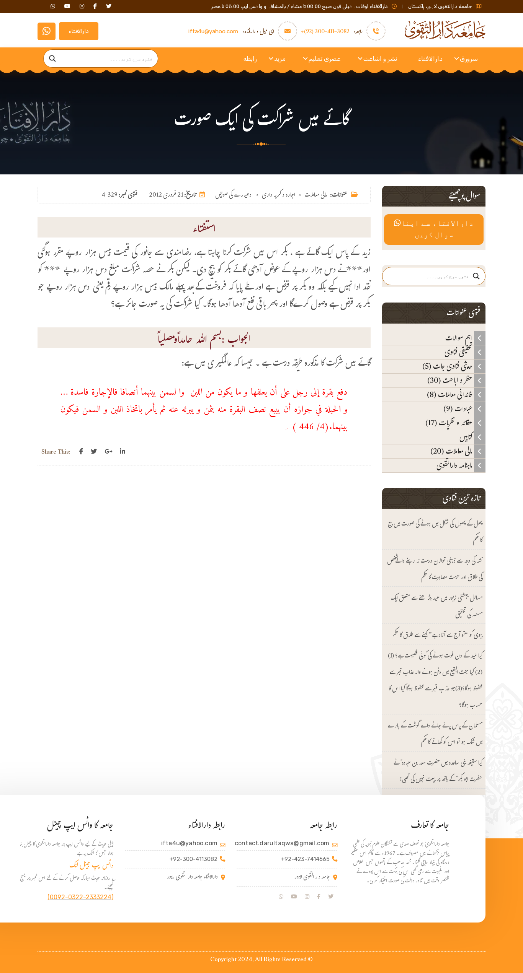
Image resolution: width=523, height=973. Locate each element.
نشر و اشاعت (380, 58)
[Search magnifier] (52, 58)
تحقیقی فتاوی (459, 352)
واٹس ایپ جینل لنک (91, 866)
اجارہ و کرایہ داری (278, 195)
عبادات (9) (458, 409)
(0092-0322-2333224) (80, 897)
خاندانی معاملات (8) (450, 395)
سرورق (469, 58)
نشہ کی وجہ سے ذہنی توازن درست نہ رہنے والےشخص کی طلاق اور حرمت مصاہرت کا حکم (434, 569)
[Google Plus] (108, 451)
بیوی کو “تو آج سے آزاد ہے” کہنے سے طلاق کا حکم (437, 636)
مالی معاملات (315, 195)
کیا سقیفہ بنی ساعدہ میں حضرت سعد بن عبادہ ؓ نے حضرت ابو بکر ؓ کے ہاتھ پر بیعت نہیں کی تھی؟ (438, 771)
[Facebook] (81, 451)
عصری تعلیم (324, 58)
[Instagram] (307, 897)
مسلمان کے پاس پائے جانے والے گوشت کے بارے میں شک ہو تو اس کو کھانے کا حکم (434, 734)
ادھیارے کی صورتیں (234, 195)
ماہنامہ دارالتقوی (455, 465)
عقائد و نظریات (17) (449, 423)
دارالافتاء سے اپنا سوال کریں (437, 229)
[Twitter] (94, 451)
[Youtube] (294, 897)
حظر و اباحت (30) (450, 380)
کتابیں (466, 437)
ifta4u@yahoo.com (213, 31)
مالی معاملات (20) (452, 451)
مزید (280, 58)
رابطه (250, 58)
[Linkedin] (122, 451)
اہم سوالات (459, 338)
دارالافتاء (79, 31)
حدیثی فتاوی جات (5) (448, 366)
